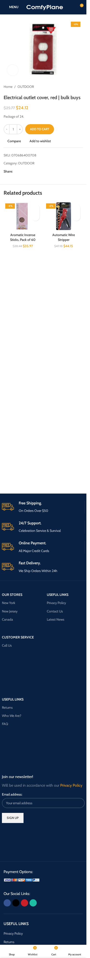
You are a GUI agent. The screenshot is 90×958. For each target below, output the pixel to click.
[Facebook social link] (15, 171)
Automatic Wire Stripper (63, 237)
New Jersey (10, 611)
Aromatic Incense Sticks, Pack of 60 (23, 237)
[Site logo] (44, 7)
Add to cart (39, 129)
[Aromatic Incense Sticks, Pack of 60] (23, 216)
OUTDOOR (26, 86)
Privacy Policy (56, 603)
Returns (7, 707)
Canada (7, 619)
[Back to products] (74, 87)
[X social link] (21, 171)
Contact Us (55, 611)
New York (8, 603)
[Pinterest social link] (27, 171)
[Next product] (80, 87)
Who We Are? (11, 716)
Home (8, 86)
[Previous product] (68, 87)
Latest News (55, 619)
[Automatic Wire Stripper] (63, 216)
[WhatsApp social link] (33, 171)
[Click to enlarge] (12, 70)
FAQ (5, 724)
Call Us (7, 645)
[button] (35, 216)
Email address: (12, 794)
